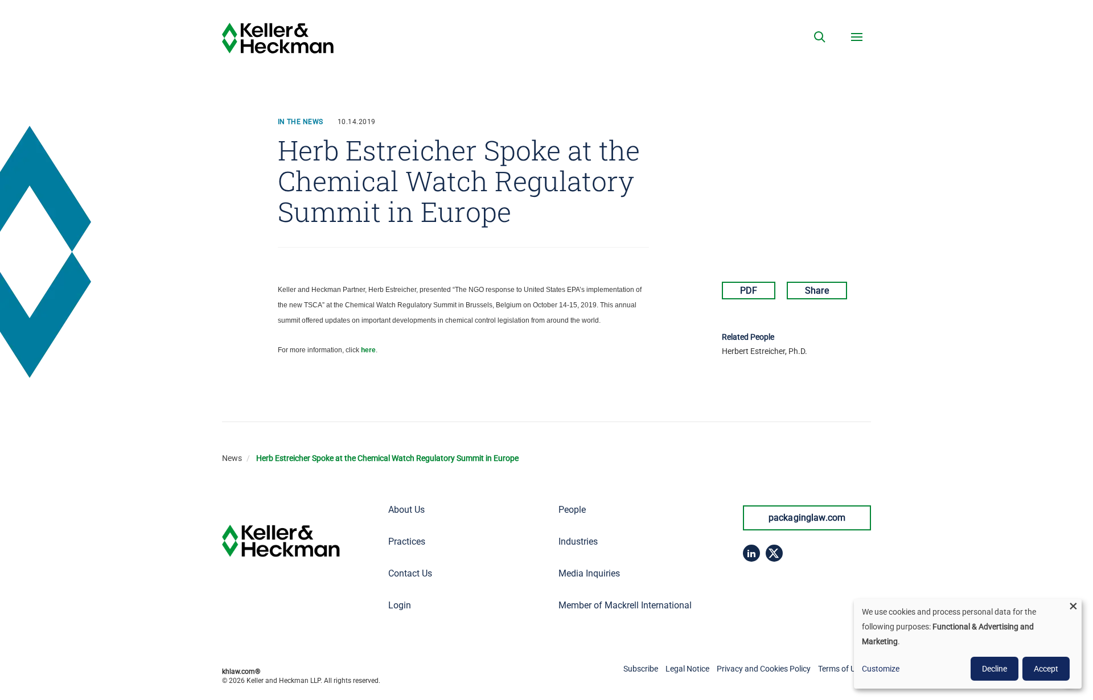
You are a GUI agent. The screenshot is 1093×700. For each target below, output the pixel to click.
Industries (578, 541)
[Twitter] (774, 553)
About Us (406, 509)
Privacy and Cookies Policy (764, 668)
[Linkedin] (751, 553)
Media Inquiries (589, 573)
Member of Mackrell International (625, 605)
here (368, 350)
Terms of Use (841, 668)
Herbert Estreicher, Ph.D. (764, 351)
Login (399, 605)
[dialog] (968, 644)
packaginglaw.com (807, 517)
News (232, 458)
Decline (994, 668)
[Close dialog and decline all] (1073, 606)
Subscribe (640, 668)
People (572, 509)
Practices (406, 541)
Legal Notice (687, 668)
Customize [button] (880, 668)
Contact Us (410, 573)
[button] (820, 37)
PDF (748, 290)
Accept (1046, 668)
